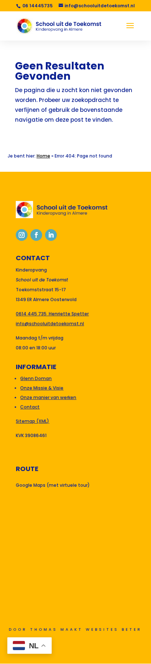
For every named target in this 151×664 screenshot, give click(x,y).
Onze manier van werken (48, 397)
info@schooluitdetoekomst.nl (50, 323)
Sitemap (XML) (32, 421)
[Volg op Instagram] (21, 235)
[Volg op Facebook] (36, 235)
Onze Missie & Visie (41, 388)
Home (43, 156)
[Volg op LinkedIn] (51, 235)
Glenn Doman (36, 378)
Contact (30, 407)
